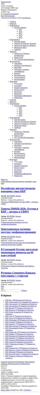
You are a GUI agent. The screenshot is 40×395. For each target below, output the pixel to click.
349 (13, 300)
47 (14, 316)
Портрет (12, 324)
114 (14, 318)
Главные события (15, 356)
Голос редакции (15, 312)
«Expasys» (27, 390)
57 (15, 308)
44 (19, 326)
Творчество (13, 348)
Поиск (24, 290)
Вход (3, 16)
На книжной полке (16, 328)
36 (19, 306)
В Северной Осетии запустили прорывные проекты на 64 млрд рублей (19, 252)
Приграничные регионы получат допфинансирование (18, 230)
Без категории (14, 354)
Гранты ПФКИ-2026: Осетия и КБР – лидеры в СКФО (19, 210)
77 (25, 344)
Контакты (26, 364)
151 (19, 304)
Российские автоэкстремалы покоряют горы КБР (18, 190)
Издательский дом (15, 364)
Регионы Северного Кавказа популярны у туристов (18, 274)
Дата (11, 316)
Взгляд (11, 308)
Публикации (19, 362)
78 (16, 334)
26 (22, 312)
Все (10, 300)
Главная (4, 362)
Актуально (13, 304)
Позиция (12, 336)
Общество (13, 332)
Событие (12, 340)
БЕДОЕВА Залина (14, 196)
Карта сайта (5, 390)
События (10, 362)
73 (16, 310)
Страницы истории (16, 344)
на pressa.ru (26, 18)
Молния (12, 352)
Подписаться (6, 2)
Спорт (11, 342)
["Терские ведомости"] (10, 14)
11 (21, 354)
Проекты (4, 364)
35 (25, 328)
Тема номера (14, 302)
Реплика (12, 338)
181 (18, 332)
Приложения (29, 362)
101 (20, 302)
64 (15, 342)
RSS (2, 286)
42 (17, 336)
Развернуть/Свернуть (23, 300)
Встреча (12, 310)
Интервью (13, 320)
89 (17, 340)
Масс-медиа (13, 326)
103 (18, 320)
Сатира (11, 322)
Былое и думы (14, 350)
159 (19, 348)
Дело (11, 318)
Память (12, 334)
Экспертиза (13, 306)
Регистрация (10, 16)
